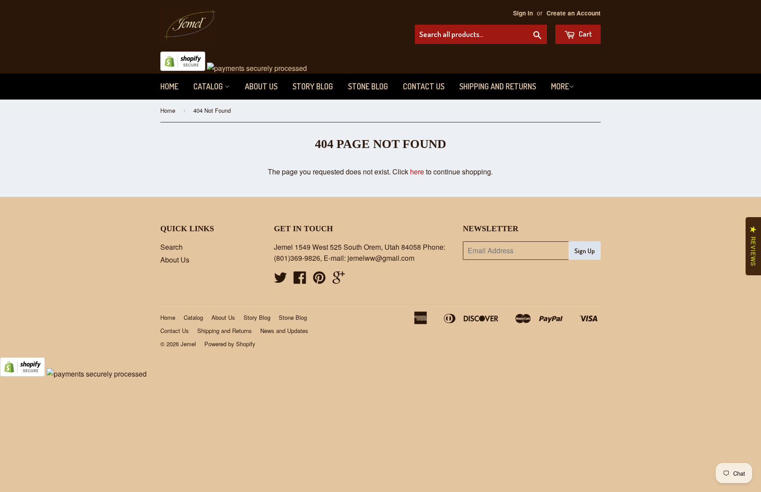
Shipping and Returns (497, 86)
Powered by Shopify (229, 344)
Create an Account (574, 13)
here (417, 171)
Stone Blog (368, 86)
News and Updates (284, 330)
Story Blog (312, 86)
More (560, 86)
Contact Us (423, 86)
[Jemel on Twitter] (280, 280)
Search (171, 247)
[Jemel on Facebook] (300, 280)
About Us (261, 86)
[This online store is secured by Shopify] (182, 68)
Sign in (523, 13)
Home (169, 86)
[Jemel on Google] (338, 280)
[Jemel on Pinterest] (319, 280)
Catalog (209, 86)
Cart (584, 33)
